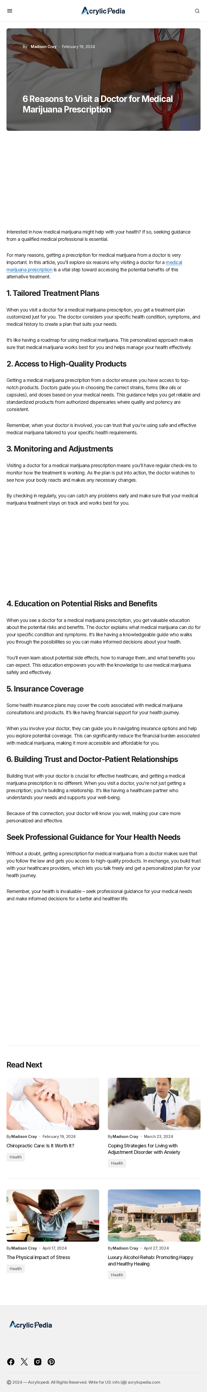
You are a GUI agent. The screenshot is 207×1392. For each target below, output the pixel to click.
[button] (9, 11)
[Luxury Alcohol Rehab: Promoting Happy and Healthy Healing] (154, 1215)
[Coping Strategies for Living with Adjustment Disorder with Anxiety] (154, 1104)
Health (16, 1157)
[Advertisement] (103, 182)
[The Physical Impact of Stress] (52, 1215)
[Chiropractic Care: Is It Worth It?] (52, 1104)
